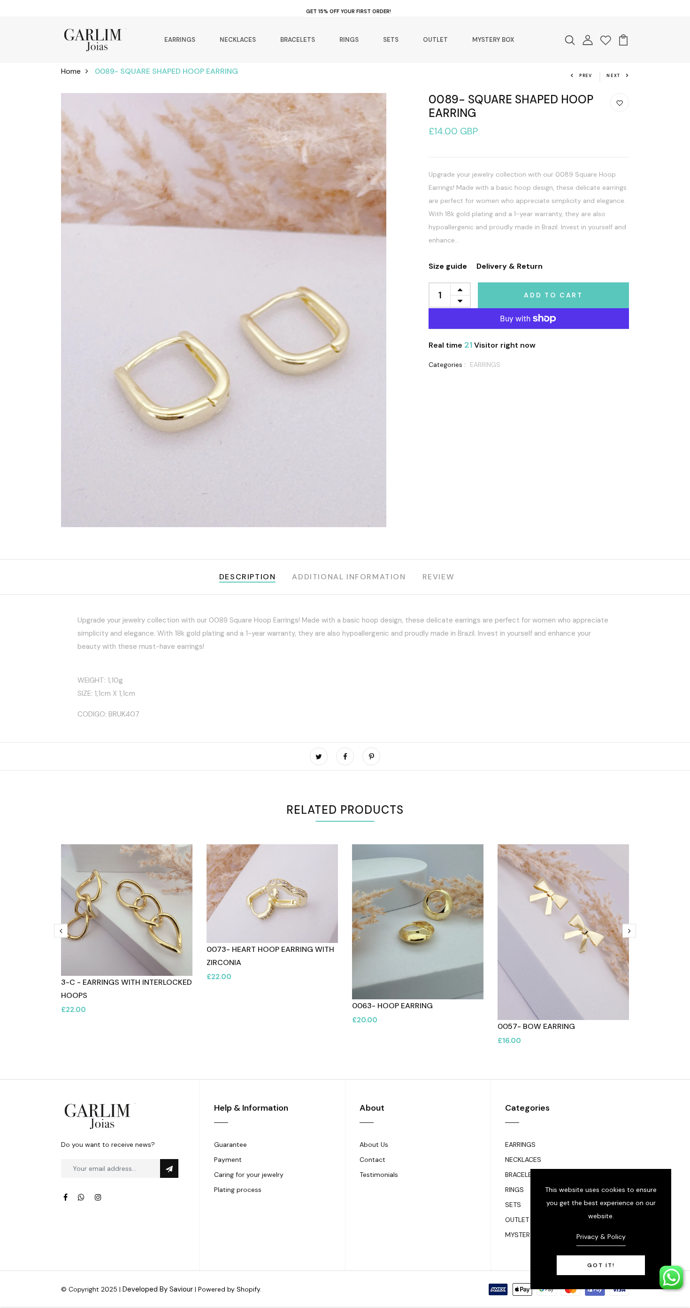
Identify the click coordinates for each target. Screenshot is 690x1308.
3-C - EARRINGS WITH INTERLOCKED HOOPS (126, 988)
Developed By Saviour (158, 1289)
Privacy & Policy (601, 1236)
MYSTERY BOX (493, 40)
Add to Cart (553, 295)
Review (438, 577)
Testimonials (379, 1174)
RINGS (349, 40)
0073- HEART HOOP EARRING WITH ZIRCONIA (270, 955)
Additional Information (349, 577)
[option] (126, 936)
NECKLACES (238, 40)
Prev (585, 75)
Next (613, 75)
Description (247, 577)
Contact (372, 1159)
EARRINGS (179, 40)
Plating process (237, 1189)
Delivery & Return (509, 266)
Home (71, 71)
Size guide (448, 266)
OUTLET (435, 40)
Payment (228, 1159)
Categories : (447, 364)
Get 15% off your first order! (348, 11)
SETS (391, 40)
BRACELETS (297, 40)
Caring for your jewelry (249, 1174)
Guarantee (230, 1144)
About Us (374, 1144)
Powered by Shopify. (229, 1289)
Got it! (601, 1265)
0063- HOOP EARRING (392, 1006)
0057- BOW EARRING (536, 1026)
